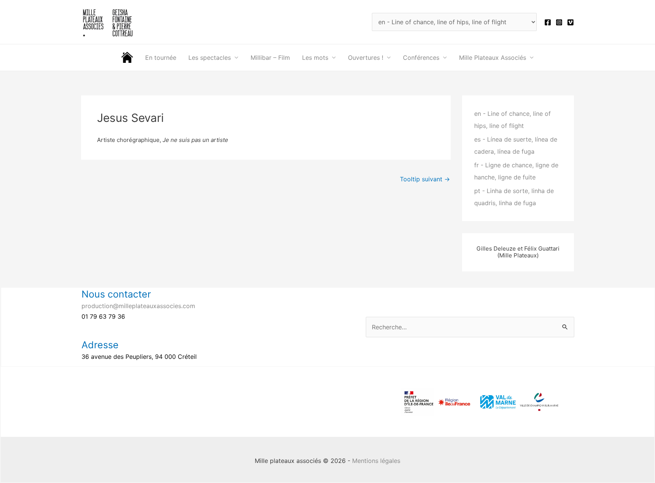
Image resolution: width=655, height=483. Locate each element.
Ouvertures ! (365, 57)
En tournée (160, 57)
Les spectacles (209, 57)
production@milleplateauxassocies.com (138, 306)
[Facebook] (547, 22)
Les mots (315, 57)
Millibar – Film (270, 57)
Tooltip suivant (425, 179)
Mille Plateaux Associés (492, 57)
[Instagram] (559, 22)
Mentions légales (376, 460)
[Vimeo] (570, 22)
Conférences (421, 57)
